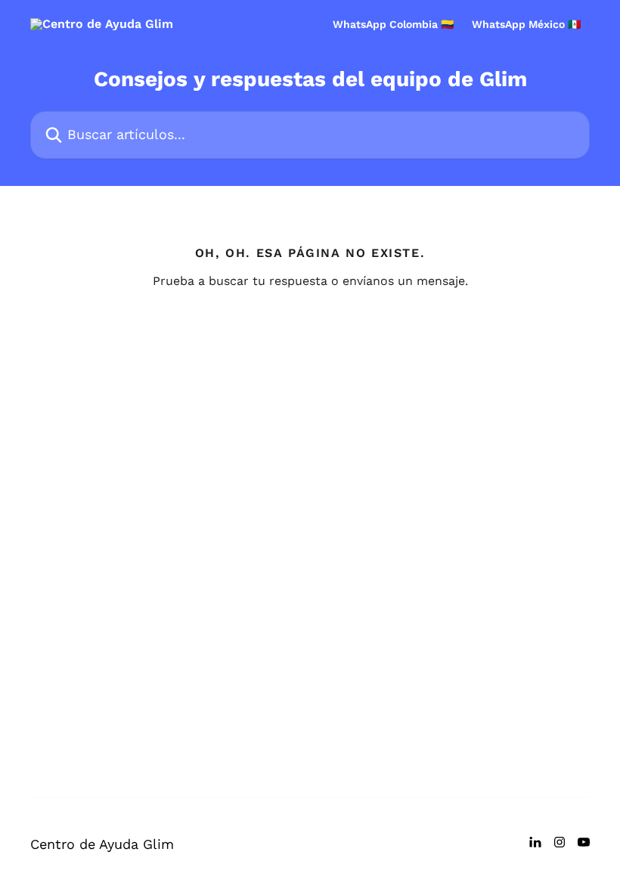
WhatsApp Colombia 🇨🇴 (393, 24)
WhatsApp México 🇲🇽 (526, 24)
